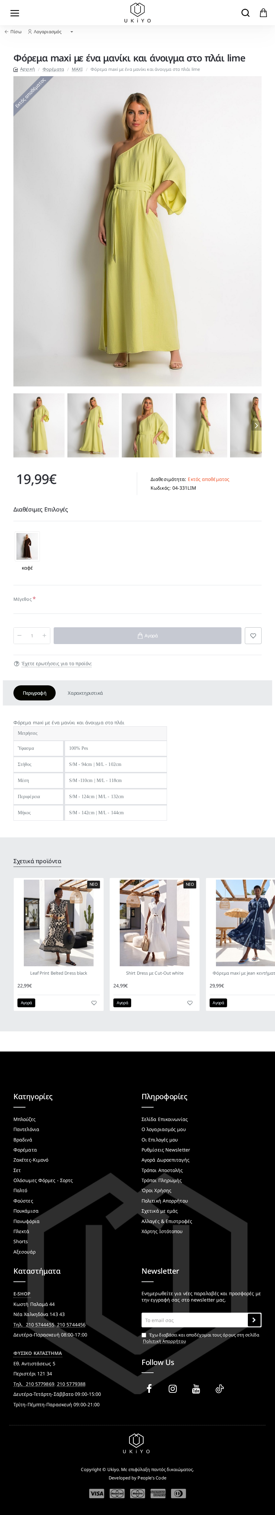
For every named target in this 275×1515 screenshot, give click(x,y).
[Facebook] (151, 1389)
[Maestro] (137, 1493)
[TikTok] (221, 1389)
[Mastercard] (117, 1493)
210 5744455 (40, 1324)
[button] (18, 426)
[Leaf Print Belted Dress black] (58, 923)
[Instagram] (174, 1389)
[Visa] (96, 1494)
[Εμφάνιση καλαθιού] (263, 12)
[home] (24, 69)
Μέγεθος (22, 599)
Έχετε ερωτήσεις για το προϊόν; (56, 664)
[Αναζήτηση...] (245, 12)
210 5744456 (71, 1324)
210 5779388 (71, 1384)
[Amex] (158, 1493)
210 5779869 (40, 1384)
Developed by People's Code (137, 1478)
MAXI (77, 69)
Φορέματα (53, 69)
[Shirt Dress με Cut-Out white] (154, 923)
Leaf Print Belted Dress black (59, 973)
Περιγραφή (34, 693)
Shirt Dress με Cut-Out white (154, 973)
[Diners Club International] (178, 1493)
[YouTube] (197, 1389)
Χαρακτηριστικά (85, 693)
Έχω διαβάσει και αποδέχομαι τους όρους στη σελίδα (201, 1338)
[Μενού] (14, 12)
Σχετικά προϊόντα (37, 861)
